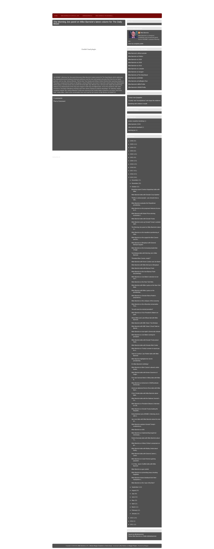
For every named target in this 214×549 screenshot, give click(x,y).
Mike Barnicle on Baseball (104, 15)
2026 (131, 141)
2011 (131, 524)
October (134, 186)
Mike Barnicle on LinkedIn (136, 69)
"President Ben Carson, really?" (141, 258)
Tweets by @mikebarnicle (136, 534)
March (134, 507)
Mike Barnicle (144, 32)
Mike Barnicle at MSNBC (135, 78)
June (133, 497)
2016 (131, 174)
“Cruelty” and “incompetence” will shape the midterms (144, 100)
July (133, 493)
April (133, 503)
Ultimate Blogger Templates (96, 545)
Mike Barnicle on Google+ (136, 72)
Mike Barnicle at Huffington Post (137, 81)
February (134, 510)
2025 (131, 144)
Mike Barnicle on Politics (135, 56)
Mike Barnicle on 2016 (135, 65)
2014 (131, 518)
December (135, 180)
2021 (131, 157)
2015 (131, 177)
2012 (131, 521)
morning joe (131, 130)
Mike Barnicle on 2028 (135, 62)
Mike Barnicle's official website (137, 53)
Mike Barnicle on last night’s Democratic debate (146, 331)
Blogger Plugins (133, 545)
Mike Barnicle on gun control (140, 469)
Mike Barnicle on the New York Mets (142, 282)
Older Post (55, 153)
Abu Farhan (123, 545)
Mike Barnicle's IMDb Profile (136, 84)
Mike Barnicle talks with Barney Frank (143, 268)
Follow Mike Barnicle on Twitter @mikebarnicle (142, 536)
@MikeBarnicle (87, 15)
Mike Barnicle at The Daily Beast (138, 75)
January (134, 513)
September (135, 487)
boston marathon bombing (136, 121)
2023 (131, 151)
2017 (131, 170)
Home (56, 15)
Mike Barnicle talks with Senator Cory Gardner (145, 194)
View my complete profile (135, 44)
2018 (131, 167)
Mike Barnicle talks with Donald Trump (143, 219)
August (134, 490)
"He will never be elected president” (142, 309)
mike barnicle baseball (135, 127)
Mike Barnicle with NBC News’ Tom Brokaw (145, 323)
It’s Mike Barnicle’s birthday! (140, 364)
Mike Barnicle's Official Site (70, 15)
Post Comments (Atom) (68, 157)
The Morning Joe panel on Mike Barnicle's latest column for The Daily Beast (88, 23)
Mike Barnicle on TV (72, 6)
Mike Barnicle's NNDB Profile (137, 87)
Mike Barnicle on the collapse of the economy (145, 301)
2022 (131, 154)
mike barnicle (132, 124)
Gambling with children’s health (137, 103)
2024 (131, 147)
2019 (131, 164)
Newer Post (123, 153)
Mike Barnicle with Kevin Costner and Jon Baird (146, 261)
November (135, 183)
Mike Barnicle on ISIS (138, 429)
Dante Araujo (108, 545)
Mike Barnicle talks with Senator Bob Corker (145, 345)
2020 (131, 161)
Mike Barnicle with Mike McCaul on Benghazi (145, 265)
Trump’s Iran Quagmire (135, 97)
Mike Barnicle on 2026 (135, 59)
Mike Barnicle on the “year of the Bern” (143, 483)
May (133, 500)
